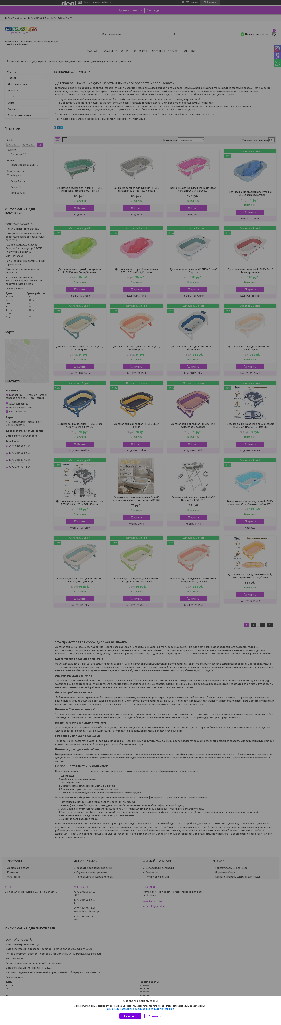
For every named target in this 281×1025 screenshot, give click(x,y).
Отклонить (155, 1016)
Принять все (130, 1016)
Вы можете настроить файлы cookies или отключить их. (139, 1008)
